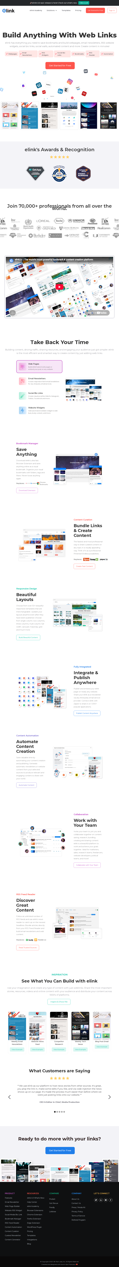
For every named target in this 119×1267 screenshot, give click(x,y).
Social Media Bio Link (13, 1215)
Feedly (52, 1207)
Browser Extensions (35, 1210)
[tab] (39, 366)
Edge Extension (33, 1223)
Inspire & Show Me (59, 1002)
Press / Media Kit (78, 1207)
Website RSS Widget (13, 1210)
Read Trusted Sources (28, 948)
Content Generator (12, 1240)
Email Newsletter (12, 1202)
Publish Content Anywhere (87, 713)
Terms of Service (78, 1216)
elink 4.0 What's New (35, 1198)
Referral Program (79, 1220)
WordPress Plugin (34, 1227)
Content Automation (13, 1227)
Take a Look (83, 3)
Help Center (32, 1202)
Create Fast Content (84, 566)
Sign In (112, 10)
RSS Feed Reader (12, 1223)
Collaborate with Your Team (87, 865)
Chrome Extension (34, 1215)
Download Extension (27, 490)
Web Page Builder (12, 1206)
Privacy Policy (77, 1212)
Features (8, 1198)
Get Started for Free (95, 10)
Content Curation (12, 1231)
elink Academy (36, 10)
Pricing (78, 10)
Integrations (32, 1240)
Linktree (52, 1212)
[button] (51, 10)
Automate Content (26, 785)
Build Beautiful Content (28, 637)
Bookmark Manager (13, 1219)
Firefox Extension (34, 1219)
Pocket (52, 1199)
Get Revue (53, 1203)
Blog (29, 1244)
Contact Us (76, 1203)
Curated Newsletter (13, 1235)
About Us (75, 1199)
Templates (66, 10)
